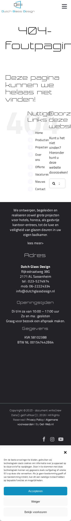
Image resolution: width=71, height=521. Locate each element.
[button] (65, 452)
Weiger (35, 501)
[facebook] (44, 439)
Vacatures (41, 174)
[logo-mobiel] (18, 2)
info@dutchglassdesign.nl (35, 291)
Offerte (40, 167)
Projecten (41, 147)
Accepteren (35, 491)
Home (39, 132)
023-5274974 (38, 281)
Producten (42, 140)
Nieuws (40, 181)
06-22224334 (39, 286)
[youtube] (60, 439)
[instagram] (52, 439)
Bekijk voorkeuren (35, 512)
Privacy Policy (35, 419)
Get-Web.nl (47, 424)
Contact (40, 189)
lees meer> (35, 243)
